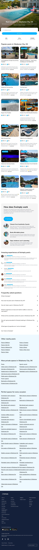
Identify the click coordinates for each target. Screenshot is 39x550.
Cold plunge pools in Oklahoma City (10, 374)
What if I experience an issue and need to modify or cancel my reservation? (16, 310)
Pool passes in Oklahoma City (27, 467)
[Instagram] (8, 539)
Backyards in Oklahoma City (8, 381)
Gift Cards (3, 504)
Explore (3, 521)
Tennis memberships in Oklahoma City (28, 480)
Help (2, 516)
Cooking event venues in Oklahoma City (28, 416)
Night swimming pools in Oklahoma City (29, 454)
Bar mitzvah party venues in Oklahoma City (8, 406)
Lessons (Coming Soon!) (5, 514)
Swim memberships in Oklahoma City (28, 476)
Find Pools (20, 33)
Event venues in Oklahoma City (27, 438)
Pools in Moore (23, 347)
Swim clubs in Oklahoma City (8, 474)
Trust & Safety (4, 517)
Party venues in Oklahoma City (9, 458)
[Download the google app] (13, 529)
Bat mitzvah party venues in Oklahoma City (27, 406)
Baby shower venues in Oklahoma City (28, 397)
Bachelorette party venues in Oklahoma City (8, 402)
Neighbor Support (23, 499)
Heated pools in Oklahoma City (9, 371)
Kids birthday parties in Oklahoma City (28, 449)
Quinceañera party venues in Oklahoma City (27, 471)
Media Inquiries (4, 503)
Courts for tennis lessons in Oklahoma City (26, 430)
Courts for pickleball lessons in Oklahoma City (9, 430)
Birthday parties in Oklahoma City (9, 410)
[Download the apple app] (5, 529)
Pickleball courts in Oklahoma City (28, 367)
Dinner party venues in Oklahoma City (28, 435)
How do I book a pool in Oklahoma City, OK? (12, 305)
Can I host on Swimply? (7, 331)
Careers (3, 499)
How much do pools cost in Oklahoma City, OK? (13, 300)
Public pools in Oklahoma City (8, 376)
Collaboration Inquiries (5, 519)
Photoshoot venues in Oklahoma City (28, 459)
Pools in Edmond (24, 345)
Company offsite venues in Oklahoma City (7, 416)
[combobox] (19, 30)
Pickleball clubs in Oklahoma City (9, 462)
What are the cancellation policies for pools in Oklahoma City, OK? (18, 316)
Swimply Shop (4, 501)
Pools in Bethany (5, 342)
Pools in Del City (5, 345)
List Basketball (13, 504)
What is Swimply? (5, 296)
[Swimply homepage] (19, 2)
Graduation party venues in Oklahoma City (26, 445)
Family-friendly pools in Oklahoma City (10, 445)
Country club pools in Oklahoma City (9, 425)
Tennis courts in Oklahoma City (27, 369)
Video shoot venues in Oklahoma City (9, 485)
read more (12, 69)
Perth (30, 506)
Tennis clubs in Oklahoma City (8, 479)
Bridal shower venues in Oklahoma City (28, 411)
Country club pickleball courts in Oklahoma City (28, 421)
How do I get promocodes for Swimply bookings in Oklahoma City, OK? (17, 321)
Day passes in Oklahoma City (8, 434)
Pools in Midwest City (6, 347)
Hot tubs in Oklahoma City (7, 369)
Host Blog (3, 508)
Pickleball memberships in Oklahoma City (26, 464)
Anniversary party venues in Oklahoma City (8, 397)
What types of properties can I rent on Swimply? (13, 326)
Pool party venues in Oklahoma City (10, 467)
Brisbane (30, 503)
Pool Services (4, 512)
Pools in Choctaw (24, 342)
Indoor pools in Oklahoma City (9, 367)
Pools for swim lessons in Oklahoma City (10, 471)
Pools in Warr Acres (25, 350)
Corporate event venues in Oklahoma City (7, 421)
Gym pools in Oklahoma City (8, 448)
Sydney (30, 499)
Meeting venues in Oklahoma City (9, 453)
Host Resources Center (14, 506)
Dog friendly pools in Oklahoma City (9, 440)
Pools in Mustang (5, 350)
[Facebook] (2, 539)
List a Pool (12, 499)
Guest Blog (3, 506)
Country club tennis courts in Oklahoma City (27, 425)
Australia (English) (31, 545)
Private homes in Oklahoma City (9, 383)
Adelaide (30, 504)
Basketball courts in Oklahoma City (28, 371)
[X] (5, 539)
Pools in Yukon (5, 352)
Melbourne (31, 501)
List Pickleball (13, 503)
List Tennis (12, 501)
